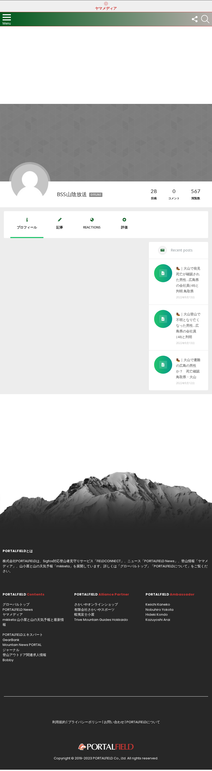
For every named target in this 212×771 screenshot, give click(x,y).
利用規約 (59, 722)
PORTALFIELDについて (170, 566)
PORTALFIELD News (18, 609)
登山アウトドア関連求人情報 (24, 654)
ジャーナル (11, 649)
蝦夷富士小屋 (84, 614)
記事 (59, 227)
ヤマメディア (106, 8)
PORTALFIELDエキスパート (23, 634)
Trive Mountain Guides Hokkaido (101, 619)
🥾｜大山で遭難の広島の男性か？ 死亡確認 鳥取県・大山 (189, 368)
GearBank (11, 639)
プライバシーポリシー (85, 722)
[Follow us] (194, 19)
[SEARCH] (205, 19)
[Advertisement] (106, 65)
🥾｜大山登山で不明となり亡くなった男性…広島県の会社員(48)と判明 (188, 325)
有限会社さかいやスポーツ (94, 609)
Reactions (92, 227)
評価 (124, 227)
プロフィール (27, 227)
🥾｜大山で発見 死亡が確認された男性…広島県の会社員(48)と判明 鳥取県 (188, 279)
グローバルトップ (133, 566)
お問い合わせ (114, 722)
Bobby (8, 660)
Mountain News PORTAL (22, 644)
